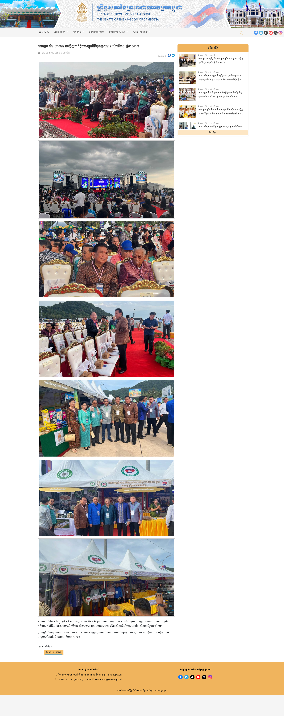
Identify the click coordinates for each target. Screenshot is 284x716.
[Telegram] (261, 33)
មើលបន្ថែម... (213, 132)
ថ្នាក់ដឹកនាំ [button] (77, 32)
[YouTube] (271, 33)
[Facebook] (256, 33)
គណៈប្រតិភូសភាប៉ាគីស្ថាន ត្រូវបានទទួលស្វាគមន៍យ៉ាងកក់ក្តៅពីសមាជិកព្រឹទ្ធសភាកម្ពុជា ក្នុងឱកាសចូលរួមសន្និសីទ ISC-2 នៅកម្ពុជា (221, 129)
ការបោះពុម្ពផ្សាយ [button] (140, 32)
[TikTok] (266, 33)
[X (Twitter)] (275, 33)
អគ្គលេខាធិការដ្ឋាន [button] (117, 32)
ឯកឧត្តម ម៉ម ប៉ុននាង (53, 652)
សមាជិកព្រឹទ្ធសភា (96, 32)
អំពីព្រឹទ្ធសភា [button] (60, 32)
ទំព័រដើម (45, 32)
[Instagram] (280, 33)
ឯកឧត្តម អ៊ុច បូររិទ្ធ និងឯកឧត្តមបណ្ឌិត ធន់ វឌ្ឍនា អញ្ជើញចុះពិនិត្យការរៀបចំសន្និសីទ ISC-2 (221, 61)
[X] (204, 677)
